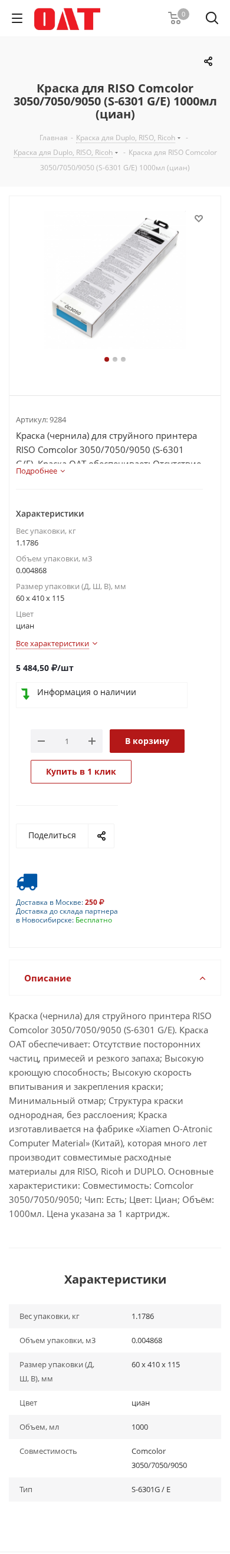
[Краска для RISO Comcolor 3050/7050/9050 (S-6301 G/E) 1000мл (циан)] (115, 281)
